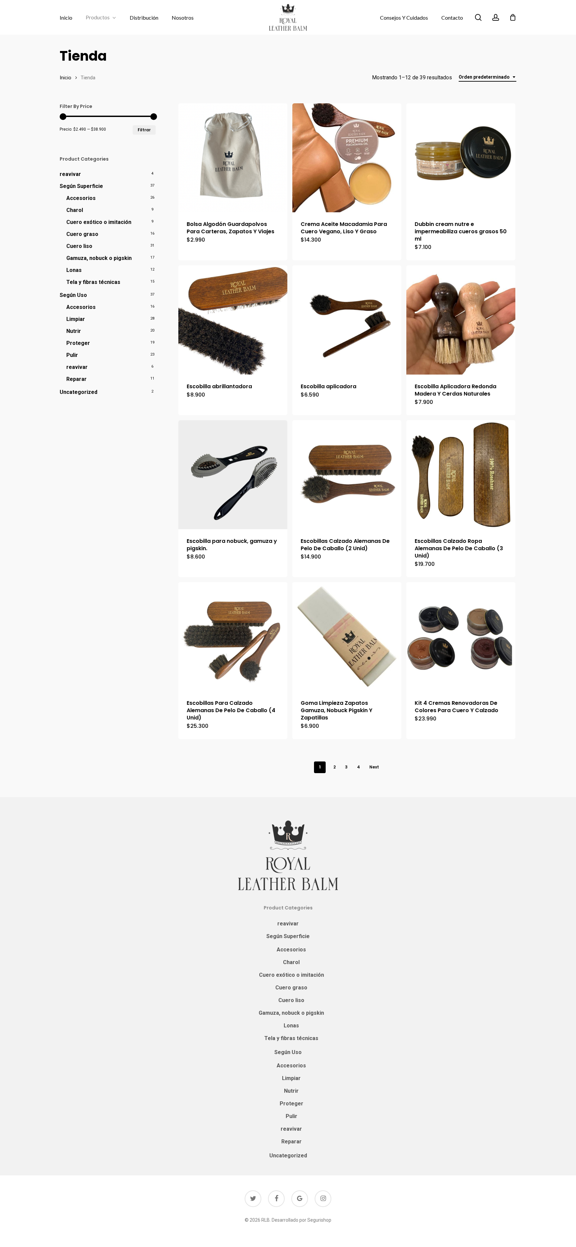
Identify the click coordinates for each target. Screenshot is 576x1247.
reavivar (70, 174)
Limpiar (75, 319)
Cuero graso (82, 234)
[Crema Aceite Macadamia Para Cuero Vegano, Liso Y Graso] (346, 157)
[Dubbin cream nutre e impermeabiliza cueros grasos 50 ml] (460, 157)
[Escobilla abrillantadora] (232, 319)
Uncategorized (78, 392)
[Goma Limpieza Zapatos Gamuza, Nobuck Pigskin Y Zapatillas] (346, 636)
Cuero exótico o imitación (98, 222)
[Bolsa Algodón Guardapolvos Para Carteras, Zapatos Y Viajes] (232, 157)
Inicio (65, 78)
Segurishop (319, 1220)
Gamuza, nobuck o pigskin (99, 258)
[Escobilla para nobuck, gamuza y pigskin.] (232, 474)
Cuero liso (79, 246)
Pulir (72, 355)
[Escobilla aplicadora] (346, 319)
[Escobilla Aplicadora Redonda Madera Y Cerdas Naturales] (460, 319)
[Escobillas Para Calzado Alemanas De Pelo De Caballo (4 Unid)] (232, 636)
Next (374, 767)
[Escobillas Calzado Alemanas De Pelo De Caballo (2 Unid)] (346, 474)
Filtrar (144, 130)
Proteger (78, 343)
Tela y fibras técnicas (93, 282)
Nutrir (73, 331)
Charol (74, 210)
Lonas (74, 270)
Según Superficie (81, 186)
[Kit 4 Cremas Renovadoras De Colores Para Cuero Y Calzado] (460, 636)
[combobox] (487, 77)
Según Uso (73, 295)
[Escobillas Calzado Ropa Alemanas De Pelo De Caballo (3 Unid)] (460, 474)
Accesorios (81, 198)
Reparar (76, 379)
